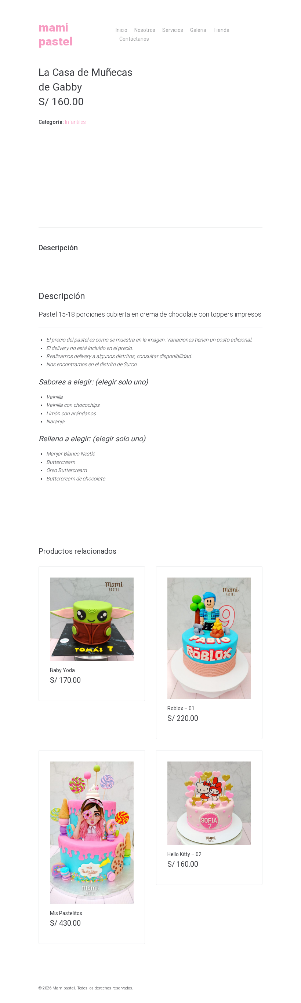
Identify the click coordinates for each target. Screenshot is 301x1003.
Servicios (172, 30)
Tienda (221, 30)
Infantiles (75, 122)
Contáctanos (134, 39)
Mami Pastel (56, 34)
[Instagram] (230, 7)
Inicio (121, 30)
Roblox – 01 (181, 708)
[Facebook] (239, 7)
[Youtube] (247, 7)
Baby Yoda (62, 670)
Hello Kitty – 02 (184, 854)
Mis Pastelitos (66, 913)
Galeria (198, 30)
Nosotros (144, 30)
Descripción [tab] (58, 247)
